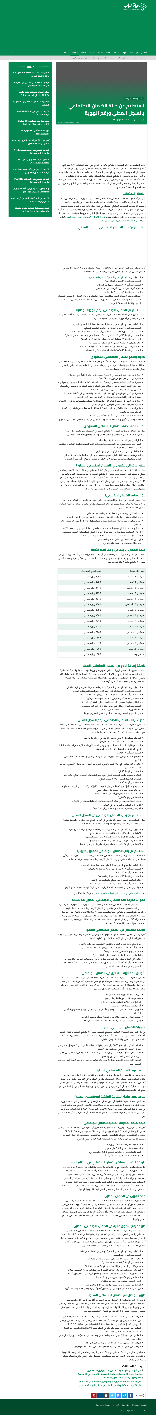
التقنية (83, 53)
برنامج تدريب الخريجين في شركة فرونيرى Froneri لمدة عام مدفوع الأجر (31, 190)
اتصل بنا (116, 1405)
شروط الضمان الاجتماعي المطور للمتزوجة (120, 221)
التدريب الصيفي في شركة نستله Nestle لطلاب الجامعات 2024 (31, 151)
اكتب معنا (126, 1405)
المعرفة (99, 53)
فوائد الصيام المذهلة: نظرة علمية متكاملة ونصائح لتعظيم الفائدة (34, 93)
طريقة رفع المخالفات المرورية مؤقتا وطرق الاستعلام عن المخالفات (110, 1381)
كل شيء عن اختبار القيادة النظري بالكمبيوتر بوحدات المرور (114, 1370)
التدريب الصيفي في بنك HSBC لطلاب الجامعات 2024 (33, 112)
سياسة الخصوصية (103, 1405)
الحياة (108, 53)
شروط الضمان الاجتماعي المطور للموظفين (86, 217)
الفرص (124, 53)
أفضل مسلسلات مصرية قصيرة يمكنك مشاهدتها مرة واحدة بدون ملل (32, 209)
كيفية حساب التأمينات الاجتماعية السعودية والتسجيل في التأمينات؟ (109, 1374)
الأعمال (116, 53)
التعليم (144, 53)
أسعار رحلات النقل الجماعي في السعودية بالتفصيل (30, 103)
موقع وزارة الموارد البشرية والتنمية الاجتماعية (109, 277)
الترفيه (91, 53)
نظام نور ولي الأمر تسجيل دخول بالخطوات (122, 1378)
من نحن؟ (65, 53)
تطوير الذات (134, 53)
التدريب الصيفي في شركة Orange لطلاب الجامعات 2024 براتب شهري (31, 170)
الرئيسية (144, 1405)
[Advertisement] (78, 29)
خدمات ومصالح (138, 98)
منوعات (75, 53)
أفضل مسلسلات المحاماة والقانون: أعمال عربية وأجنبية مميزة (30, 74)
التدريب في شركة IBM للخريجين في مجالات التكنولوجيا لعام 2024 (30, 199)
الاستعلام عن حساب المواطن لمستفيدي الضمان (116, 893)
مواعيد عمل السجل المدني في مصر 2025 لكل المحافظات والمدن (30, 83)
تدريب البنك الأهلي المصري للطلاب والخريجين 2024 (34, 132)
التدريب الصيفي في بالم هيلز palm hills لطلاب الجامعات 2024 (31, 180)
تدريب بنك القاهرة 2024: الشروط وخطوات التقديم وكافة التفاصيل (30, 141)
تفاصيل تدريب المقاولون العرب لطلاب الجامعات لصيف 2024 (32, 161)
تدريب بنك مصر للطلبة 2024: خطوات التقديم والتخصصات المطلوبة (33, 122)
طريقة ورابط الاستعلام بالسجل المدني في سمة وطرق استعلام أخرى (110, 1385)
